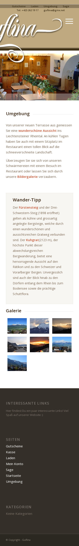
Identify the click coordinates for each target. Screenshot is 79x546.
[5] (62, 326)
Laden (34, 6)
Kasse (10, 452)
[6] (17, 344)
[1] (17, 363)
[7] (39, 344)
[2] (17, 326)
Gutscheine (19, 6)
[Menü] (67, 21)
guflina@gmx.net (54, 10)
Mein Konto (14, 464)
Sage (66, 6)
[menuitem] (19, 6)
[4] (39, 326)
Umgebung (50, 6)
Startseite (13, 475)
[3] (62, 344)
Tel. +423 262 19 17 (27, 10)
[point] (33, 21)
